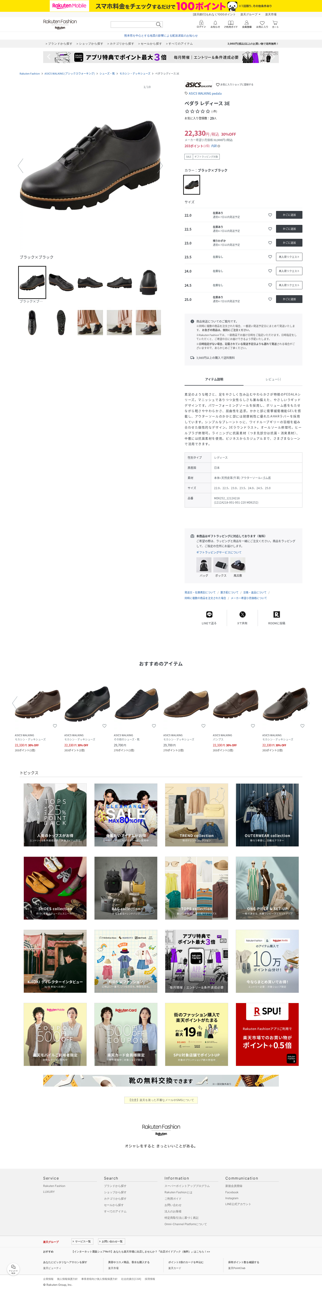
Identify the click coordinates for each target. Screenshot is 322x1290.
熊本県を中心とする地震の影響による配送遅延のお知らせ (161, 35)
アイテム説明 (214, 379)
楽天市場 (271, 14)
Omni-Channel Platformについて (186, 1224)
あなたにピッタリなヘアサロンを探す (65, 1262)
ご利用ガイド (173, 1198)
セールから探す (114, 1205)
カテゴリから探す (115, 1198)
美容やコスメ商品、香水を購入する (129, 1262)
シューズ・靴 (107, 73)
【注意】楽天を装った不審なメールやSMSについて (161, 1100)
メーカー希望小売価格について (249, 598)
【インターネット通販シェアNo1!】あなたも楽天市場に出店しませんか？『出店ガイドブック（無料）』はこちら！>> (140, 1251)
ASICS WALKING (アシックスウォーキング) (70, 73)
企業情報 (48, 1279)
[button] (90, 165)
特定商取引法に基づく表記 (181, 1217)
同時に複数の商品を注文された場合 (205, 598)
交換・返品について (255, 592)
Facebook (232, 1192)
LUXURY (49, 1191)
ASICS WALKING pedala (205, 93)
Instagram (231, 1198)
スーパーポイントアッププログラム (187, 1186)
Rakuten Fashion (30, 73)
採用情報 (150, 1279)
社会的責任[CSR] (131, 1279)
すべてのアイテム (115, 1211)
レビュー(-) (273, 379)
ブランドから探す (115, 1186)
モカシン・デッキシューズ (135, 73)
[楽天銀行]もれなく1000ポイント (214, 14)
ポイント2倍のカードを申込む (186, 1262)
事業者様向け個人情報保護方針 (99, 1279)
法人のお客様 (173, 1211)
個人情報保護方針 (67, 1279)
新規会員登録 (233, 1186)
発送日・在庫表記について (200, 592)
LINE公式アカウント (238, 1204)
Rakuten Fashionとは (178, 1192)
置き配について (229, 592)
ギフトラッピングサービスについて (219, 552)
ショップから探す (115, 1192)
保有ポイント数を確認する (243, 1262)
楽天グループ (248, 14)
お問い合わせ (173, 1205)
